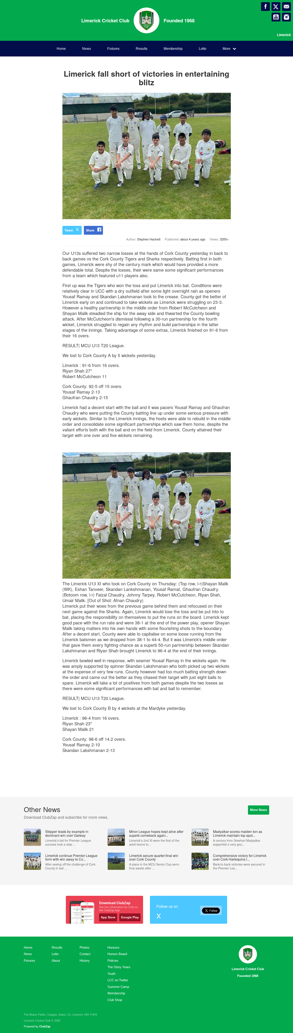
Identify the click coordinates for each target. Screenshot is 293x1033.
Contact (85, 954)
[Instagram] (286, 17)
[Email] (286, 6)
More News (258, 810)
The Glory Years (118, 967)
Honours (113, 947)
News (86, 48)
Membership (173, 48)
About (56, 960)
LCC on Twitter (117, 980)
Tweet (69, 230)
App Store (108, 917)
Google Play (130, 917)
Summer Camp (118, 987)
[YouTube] (276, 17)
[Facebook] (265, 6)
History (85, 960)
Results (141, 48)
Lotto (202, 48)
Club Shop (114, 1000)
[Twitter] (276, 6)
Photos (84, 947)
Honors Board (117, 954)
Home (61, 48)
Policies (112, 960)
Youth (111, 973)
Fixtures (113, 48)
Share (90, 230)
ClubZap (44, 1026)
